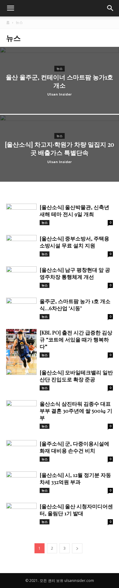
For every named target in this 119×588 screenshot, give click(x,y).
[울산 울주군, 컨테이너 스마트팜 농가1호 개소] (59, 98)
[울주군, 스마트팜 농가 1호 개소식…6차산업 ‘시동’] (21, 309)
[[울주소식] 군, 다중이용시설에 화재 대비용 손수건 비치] (21, 451)
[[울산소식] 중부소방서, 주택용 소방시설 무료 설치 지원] (21, 246)
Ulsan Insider (59, 94)
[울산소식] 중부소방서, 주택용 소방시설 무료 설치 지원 (74, 242)
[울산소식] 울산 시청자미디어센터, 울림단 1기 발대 (76, 509)
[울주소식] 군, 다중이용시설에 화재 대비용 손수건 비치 (74, 447)
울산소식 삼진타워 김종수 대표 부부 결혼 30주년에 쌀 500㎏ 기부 (76, 410)
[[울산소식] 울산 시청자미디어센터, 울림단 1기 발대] (21, 514)
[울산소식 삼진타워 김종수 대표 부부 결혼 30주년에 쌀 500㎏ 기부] (21, 411)
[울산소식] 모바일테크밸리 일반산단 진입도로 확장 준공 (76, 376)
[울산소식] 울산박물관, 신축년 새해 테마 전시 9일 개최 (74, 210)
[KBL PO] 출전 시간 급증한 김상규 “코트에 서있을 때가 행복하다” (76, 339)
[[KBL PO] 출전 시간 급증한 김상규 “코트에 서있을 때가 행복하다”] (21, 352)
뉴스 (59, 68)
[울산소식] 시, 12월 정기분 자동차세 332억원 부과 (75, 478)
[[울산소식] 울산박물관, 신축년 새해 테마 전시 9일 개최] (21, 215)
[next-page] (77, 548)
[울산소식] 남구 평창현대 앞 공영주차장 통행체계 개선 (75, 273)
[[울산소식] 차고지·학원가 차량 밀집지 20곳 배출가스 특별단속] (59, 166)
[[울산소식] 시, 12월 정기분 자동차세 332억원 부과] (21, 482)
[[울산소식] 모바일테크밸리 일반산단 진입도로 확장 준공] (21, 380)
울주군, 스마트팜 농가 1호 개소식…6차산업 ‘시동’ (75, 304)
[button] (110, 8)
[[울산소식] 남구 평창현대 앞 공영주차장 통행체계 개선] (21, 277)
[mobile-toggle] (10, 8)
